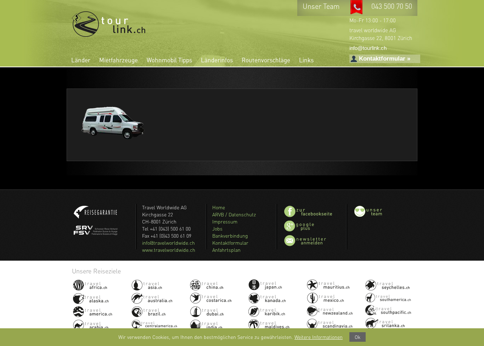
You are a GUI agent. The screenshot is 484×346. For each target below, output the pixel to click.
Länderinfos (217, 60)
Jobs (217, 229)
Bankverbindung (230, 236)
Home (218, 207)
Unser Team (322, 6)
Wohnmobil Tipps (169, 60)
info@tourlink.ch (368, 48)
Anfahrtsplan (226, 250)
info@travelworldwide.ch (168, 243)
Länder (80, 60)
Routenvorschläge (266, 60)
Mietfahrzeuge (118, 60)
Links (306, 60)
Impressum (224, 222)
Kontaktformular (230, 243)
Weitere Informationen (318, 337)
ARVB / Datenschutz (234, 214)
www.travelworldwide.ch (168, 250)
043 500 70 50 (391, 6)
